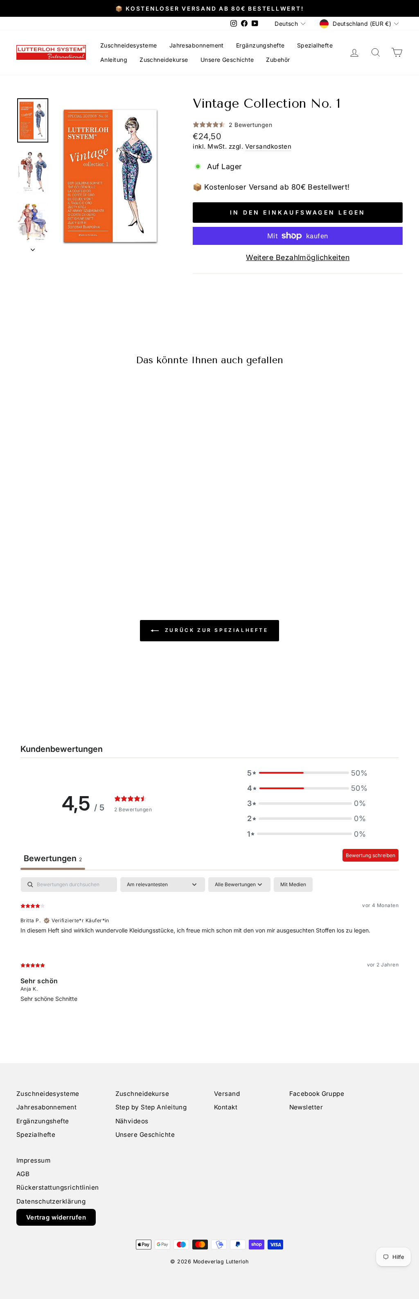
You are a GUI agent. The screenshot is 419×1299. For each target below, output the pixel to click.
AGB (22, 1174)
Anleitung (113, 59)
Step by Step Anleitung (151, 1107)
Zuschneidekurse (164, 59)
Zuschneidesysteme (128, 45)
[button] (306, 773)
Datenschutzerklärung (51, 1201)
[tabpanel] (209, 946)
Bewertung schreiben (370, 855)
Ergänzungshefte (260, 45)
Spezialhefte (315, 45)
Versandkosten (268, 146)
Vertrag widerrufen (56, 1217)
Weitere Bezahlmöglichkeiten (297, 257)
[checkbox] (293, 884)
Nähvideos (132, 1121)
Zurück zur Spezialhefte (215, 630)
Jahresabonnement (196, 45)
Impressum (33, 1160)
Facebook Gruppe (317, 1094)
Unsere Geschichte (227, 59)
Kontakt (225, 1107)
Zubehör (278, 59)
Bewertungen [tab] (53, 858)
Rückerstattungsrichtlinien (57, 1187)
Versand (227, 1094)
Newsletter (306, 1107)
